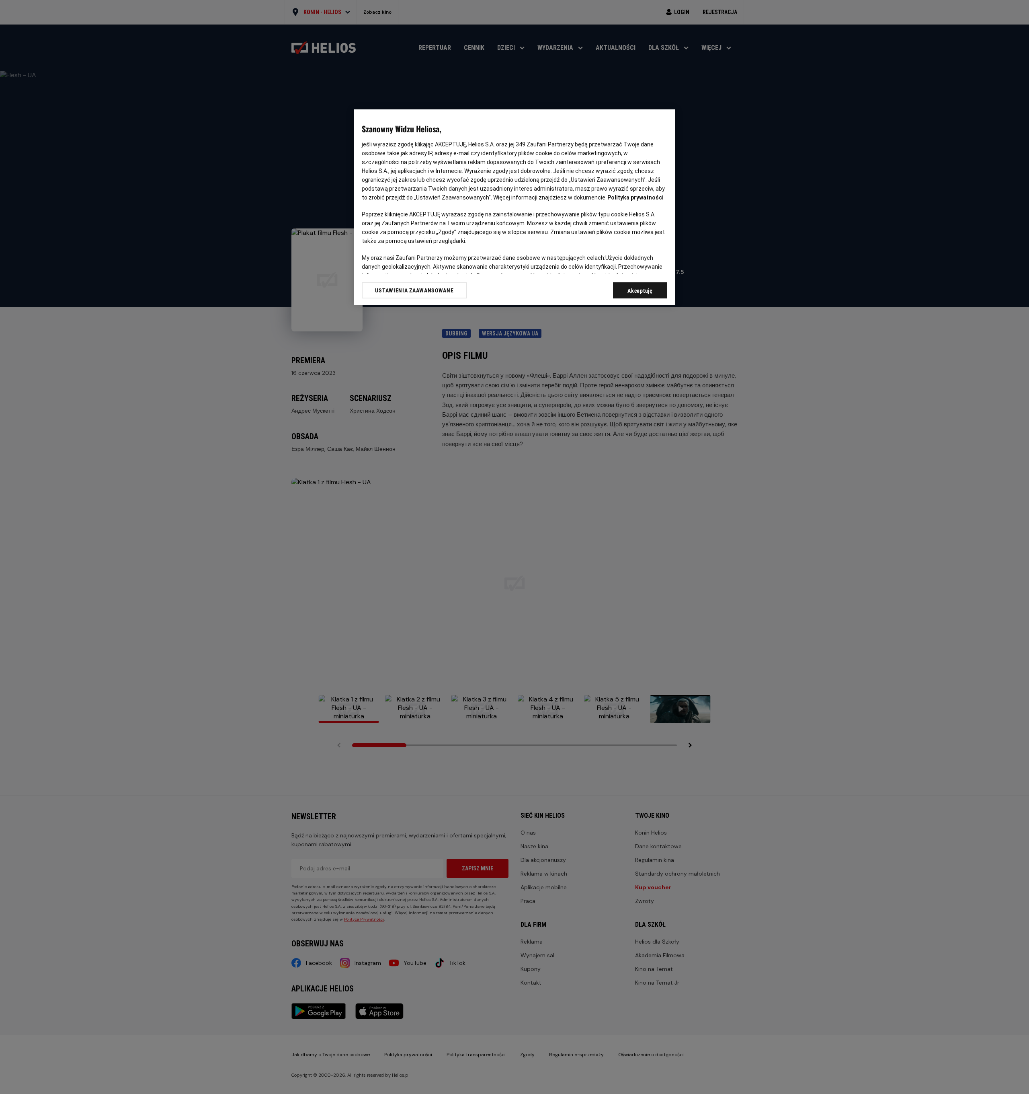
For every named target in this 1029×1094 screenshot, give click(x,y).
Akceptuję (639, 291)
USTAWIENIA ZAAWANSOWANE (414, 290)
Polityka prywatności (635, 197)
